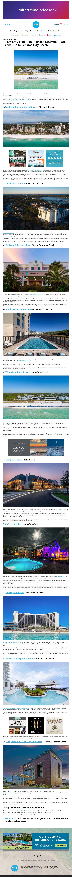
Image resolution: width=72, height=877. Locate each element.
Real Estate (44, 31)
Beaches (21, 31)
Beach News (58, 35)
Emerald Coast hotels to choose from (26, 810)
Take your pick (10, 818)
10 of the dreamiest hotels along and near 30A (20, 99)
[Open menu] (67, 24)
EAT (36, 860)
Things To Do (28, 31)
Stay (38, 31)
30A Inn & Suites (13, 524)
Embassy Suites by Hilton (18, 245)
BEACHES (25, 860)
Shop (15, 31)
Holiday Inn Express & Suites (19, 658)
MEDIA (48, 860)
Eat (34, 31)
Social (54, 31)
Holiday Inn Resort (15, 593)
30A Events (42, 35)
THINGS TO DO (31, 860)
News (11, 31)
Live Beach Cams (16, 35)
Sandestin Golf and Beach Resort (21, 107)
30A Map (50, 35)
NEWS (21, 860)
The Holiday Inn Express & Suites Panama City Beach (16, 708)
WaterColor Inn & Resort (17, 372)
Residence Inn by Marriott (18, 309)
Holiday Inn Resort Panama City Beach (12, 642)
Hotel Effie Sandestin (15, 183)
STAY (39, 860)
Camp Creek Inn (14, 460)
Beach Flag (26, 35)
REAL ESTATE (43, 860)
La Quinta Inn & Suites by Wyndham (24, 742)
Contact (60, 31)
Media (50, 31)
